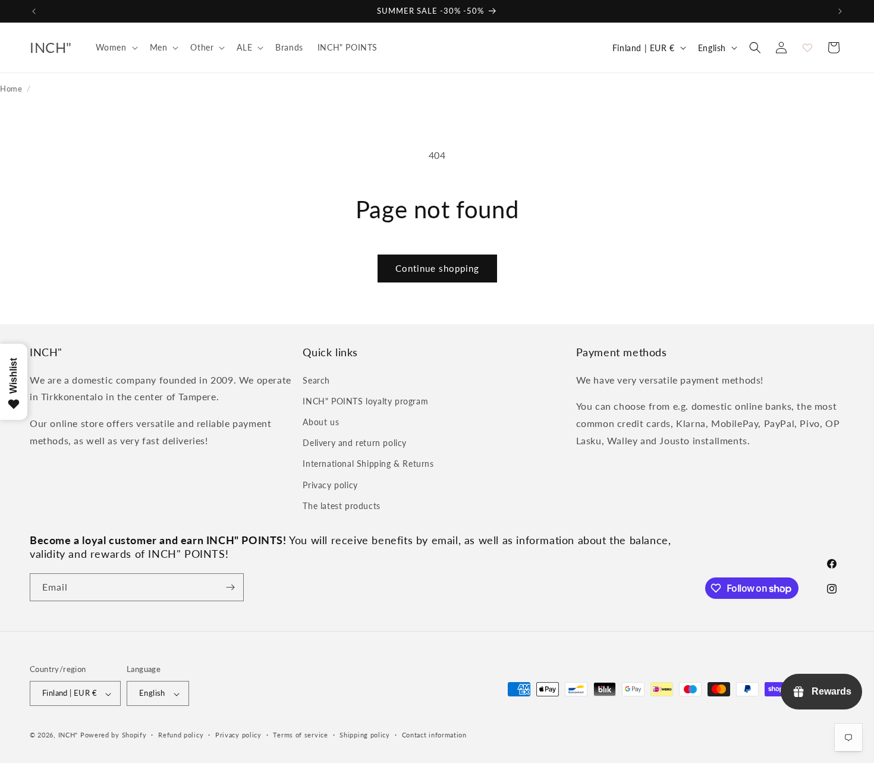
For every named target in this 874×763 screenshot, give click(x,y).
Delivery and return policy (355, 443)
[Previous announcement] (34, 11)
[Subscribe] (230, 587)
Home (11, 88)
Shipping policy (364, 735)
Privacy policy (330, 484)
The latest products (341, 505)
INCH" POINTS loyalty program (365, 400)
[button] (116, 47)
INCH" (68, 735)
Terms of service (300, 735)
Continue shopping (437, 268)
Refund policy (180, 735)
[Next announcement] (840, 11)
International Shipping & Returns (368, 464)
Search (316, 380)
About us (321, 421)
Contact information (434, 735)
